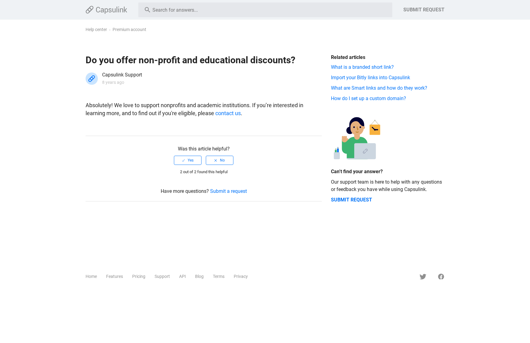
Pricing (138, 276)
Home (91, 276)
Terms (219, 276)
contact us (228, 113)
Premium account (129, 29)
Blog (199, 276)
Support (162, 276)
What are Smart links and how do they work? (379, 88)
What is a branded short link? (362, 67)
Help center (96, 29)
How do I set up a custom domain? (368, 98)
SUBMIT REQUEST (423, 10)
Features (114, 276)
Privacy (241, 276)
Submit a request (228, 191)
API (182, 276)
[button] (188, 160)
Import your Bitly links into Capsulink (370, 77)
